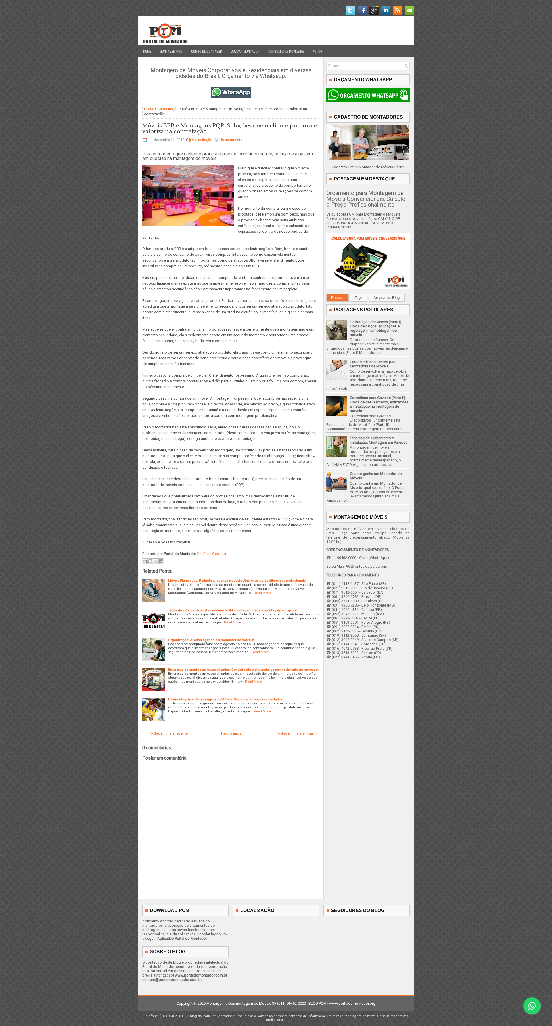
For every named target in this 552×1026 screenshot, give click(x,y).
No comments (231, 140)
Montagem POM (171, 51)
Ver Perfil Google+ (212, 554)
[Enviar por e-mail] (145, 561)
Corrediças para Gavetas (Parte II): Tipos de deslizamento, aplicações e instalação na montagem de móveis (379, 404)
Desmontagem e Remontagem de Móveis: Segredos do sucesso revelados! (225, 699)
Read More (262, 593)
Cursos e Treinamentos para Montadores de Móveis (373, 364)
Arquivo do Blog (386, 298)
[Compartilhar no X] (156, 561)
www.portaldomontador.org (352, 1003)
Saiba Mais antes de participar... (357, 566)
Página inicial (232, 733)
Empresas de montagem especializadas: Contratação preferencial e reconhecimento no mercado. (243, 670)
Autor (317, 51)
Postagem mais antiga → (296, 733)
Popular (337, 298)
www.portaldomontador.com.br (201, 975)
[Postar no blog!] (150, 561)
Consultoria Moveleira (286, 51)
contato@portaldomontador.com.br (172, 979)
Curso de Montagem (206, 51)
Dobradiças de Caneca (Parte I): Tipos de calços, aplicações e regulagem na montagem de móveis (376, 328)
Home (147, 51)
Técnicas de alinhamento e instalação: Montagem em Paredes (378, 440)
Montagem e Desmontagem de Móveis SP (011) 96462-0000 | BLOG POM (266, 1003)
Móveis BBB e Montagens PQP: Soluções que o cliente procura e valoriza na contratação (229, 128)
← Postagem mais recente (166, 733)
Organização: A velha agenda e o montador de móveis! (211, 640)
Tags (359, 298)
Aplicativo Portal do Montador (182, 938)
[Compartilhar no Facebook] (161, 561)
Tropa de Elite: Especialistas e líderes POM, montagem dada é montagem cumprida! (233, 610)
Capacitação (168, 109)
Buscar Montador (245, 51)
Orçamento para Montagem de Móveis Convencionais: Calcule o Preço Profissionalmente (365, 199)
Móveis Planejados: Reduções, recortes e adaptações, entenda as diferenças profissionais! (237, 581)
